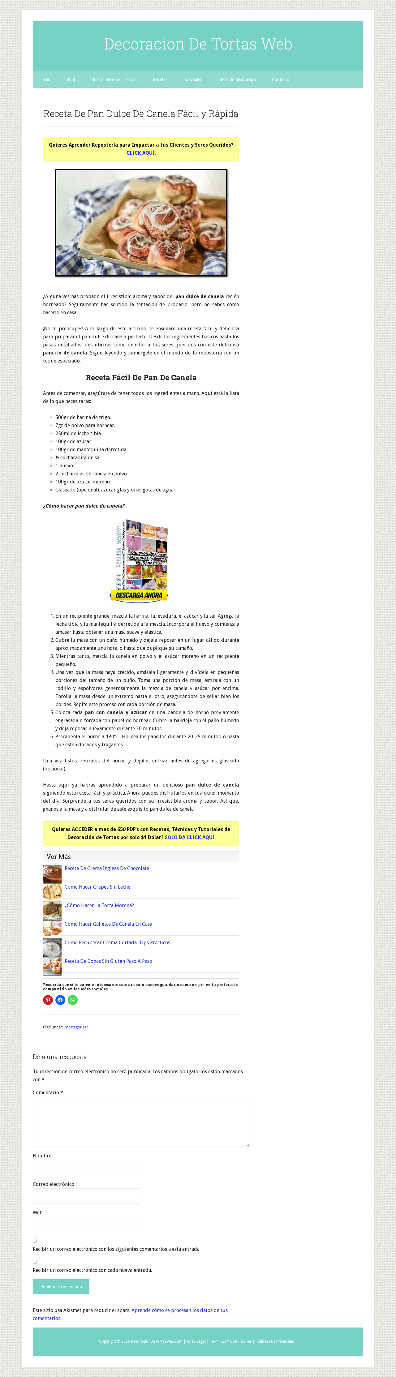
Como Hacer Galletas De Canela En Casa (108, 924)
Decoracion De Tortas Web (198, 43)
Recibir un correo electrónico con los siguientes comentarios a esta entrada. (116, 1249)
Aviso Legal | (198, 1341)
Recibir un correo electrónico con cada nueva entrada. (92, 1270)
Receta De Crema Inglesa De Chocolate (107, 868)
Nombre (42, 1156)
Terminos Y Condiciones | (232, 1341)
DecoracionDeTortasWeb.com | (158, 1341)
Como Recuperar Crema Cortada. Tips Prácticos (117, 943)
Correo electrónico (53, 1184)
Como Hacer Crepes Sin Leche (97, 887)
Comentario (48, 1093)
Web (38, 1213)
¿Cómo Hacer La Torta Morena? (99, 905)
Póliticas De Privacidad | (276, 1341)
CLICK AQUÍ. (141, 153)
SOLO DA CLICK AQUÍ (190, 837)
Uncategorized (76, 1027)
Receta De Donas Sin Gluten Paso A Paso (108, 961)
